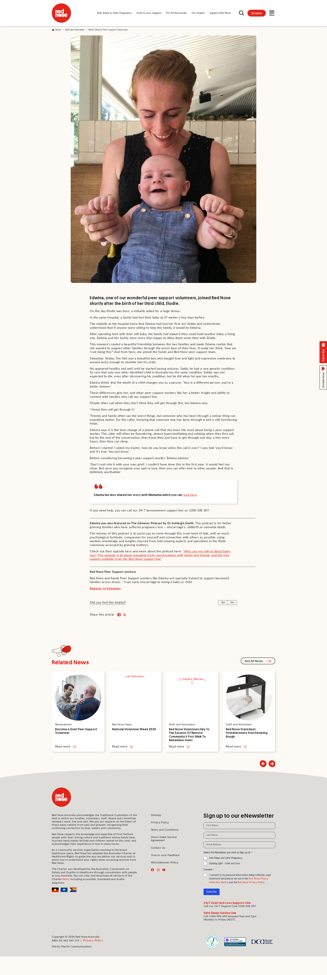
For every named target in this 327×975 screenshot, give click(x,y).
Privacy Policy (160, 822)
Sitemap (156, 815)
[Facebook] (152, 869)
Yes (223, 602)
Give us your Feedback (165, 855)
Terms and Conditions (164, 829)
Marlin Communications (76, 946)
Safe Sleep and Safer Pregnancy (225, 858)
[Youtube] (163, 869)
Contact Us (158, 847)
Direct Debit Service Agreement (164, 839)
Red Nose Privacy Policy (251, 882)
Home (58, 30)
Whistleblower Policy (164, 862)
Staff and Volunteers (74, 30)
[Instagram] (158, 869)
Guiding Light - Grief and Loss (224, 863)
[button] (114, 13)
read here (190, 495)
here (65, 879)
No (232, 602)
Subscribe (211, 892)
